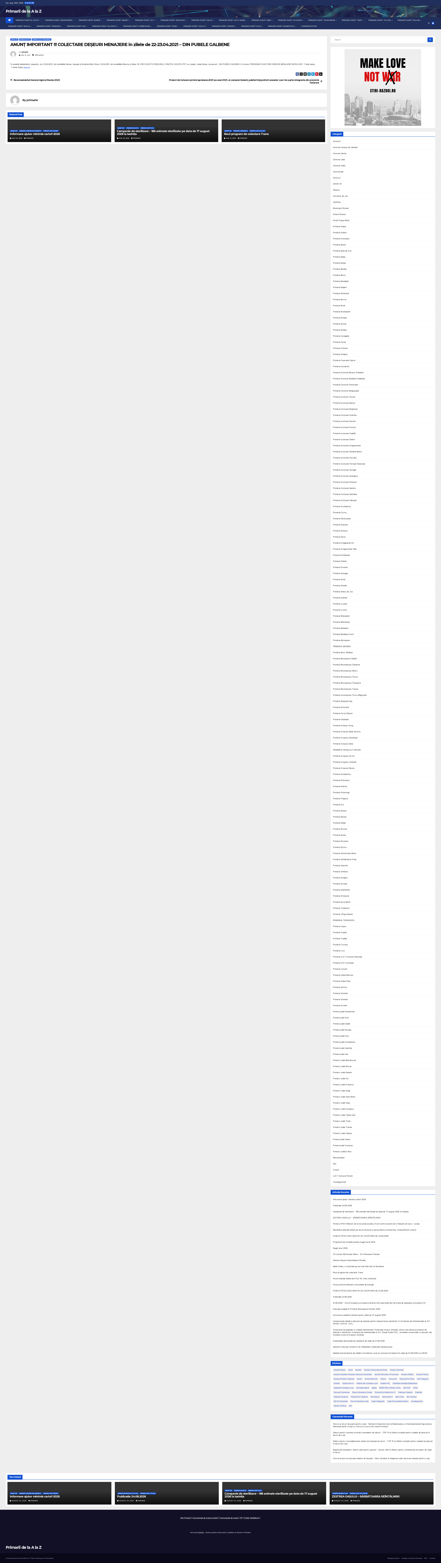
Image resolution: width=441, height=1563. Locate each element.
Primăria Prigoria (340, 798)
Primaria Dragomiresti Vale (345, 549)
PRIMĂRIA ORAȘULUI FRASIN (347, 750)
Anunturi (14, 39)
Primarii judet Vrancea (49, 26)
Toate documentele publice (397, 1401)
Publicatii (418, 1392)
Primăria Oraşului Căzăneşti (345, 738)
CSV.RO (201, 1532)
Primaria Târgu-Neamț (343, 914)
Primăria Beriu (339, 275)
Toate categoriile (377, 1401)
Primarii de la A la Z (23, 11)
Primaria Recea (25, 39)
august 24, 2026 (19, 1501)
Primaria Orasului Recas (343, 768)
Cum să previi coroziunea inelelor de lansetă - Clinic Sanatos (360, 1458)
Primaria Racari (340, 811)
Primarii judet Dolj (251, 26)
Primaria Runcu (340, 847)
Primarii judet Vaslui (19, 26)
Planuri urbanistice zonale (362, 1392)
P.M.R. (415, 1388)
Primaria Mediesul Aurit (343, 634)
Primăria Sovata (340, 884)
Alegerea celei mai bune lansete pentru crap (410, 1458)
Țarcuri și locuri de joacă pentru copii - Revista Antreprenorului (361, 1424)
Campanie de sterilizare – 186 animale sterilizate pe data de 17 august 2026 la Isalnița (163, 132)
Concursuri (393, 1379)
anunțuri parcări (422, 1374)
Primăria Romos (340, 829)
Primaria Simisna (340, 871)
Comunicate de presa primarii (205, 1518)
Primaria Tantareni (341, 908)
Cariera (383, 1379)
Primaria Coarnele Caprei (344, 360)
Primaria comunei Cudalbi (344, 433)
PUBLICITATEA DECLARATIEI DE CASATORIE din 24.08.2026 (361, 1236)
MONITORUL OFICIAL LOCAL (390, 1388)
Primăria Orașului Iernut (343, 756)
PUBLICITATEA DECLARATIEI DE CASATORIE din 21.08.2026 (360, 1291)
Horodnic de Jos (340, 196)
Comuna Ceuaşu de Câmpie (345, 147)
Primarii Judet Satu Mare (232, 20)
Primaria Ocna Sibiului (343, 713)
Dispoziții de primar (407, 1379)
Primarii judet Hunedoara (137, 26)
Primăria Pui (338, 804)
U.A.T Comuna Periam (343, 1176)
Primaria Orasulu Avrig (343, 725)
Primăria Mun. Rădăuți (343, 652)
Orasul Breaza (339, 214)
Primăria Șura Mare (342, 902)
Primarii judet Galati (194, 26)
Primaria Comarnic (341, 366)
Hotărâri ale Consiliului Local (367, 1383)
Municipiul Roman (341, 208)
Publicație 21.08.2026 (342, 1297)
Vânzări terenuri (340, 1406)
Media (374, 1388)
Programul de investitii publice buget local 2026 (354, 1242)
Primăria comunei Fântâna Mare (347, 451)
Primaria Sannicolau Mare (344, 853)
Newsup (39, 1558)
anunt (350, 1370)
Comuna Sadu (339, 165)
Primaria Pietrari (340, 786)
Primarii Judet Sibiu (262, 20)
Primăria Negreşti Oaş (342, 701)
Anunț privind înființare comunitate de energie (353, 1284)
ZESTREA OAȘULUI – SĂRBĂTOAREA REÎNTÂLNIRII (357, 1218)
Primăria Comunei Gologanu (345, 476)
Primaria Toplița (340, 938)
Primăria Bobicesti (341, 293)
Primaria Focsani (340, 567)
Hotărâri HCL (385, 1383)
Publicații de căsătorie (359, 1397)
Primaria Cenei (339, 342)
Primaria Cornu (340, 512)
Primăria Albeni (340, 232)
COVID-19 (337, 184)
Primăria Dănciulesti (342, 518)
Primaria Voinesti (340, 993)
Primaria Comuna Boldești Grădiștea (349, 378)
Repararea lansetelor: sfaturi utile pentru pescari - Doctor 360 (361, 1450)
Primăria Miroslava (341, 640)
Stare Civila (399, 1397)
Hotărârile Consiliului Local (343, 1388)
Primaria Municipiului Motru (345, 671)
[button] (429, 23)
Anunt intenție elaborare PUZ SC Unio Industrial (354, 1278)
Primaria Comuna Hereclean (345, 385)
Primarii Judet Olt (145, 20)
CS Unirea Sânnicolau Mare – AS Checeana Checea (356, 1254)
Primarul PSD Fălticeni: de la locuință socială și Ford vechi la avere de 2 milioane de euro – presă (376, 1224)
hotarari (337, 1383)
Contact (432, 1558)
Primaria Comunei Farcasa (345, 458)
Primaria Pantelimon (342, 774)
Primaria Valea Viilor (342, 981)
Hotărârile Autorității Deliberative (405, 1383)
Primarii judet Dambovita (281, 26)
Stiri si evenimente (341, 1401)
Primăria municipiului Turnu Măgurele (350, 695)
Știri (350, 1406)
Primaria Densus (340, 531)
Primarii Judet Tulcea (380, 20)
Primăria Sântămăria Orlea (344, 859)
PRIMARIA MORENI (342, 646)
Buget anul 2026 (340, 1248)
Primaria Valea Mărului (343, 975)
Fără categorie (422, 1379)
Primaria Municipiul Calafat (345, 658)
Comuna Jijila (339, 159)
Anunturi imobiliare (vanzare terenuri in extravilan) (353, 1374)
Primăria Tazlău (340, 932)
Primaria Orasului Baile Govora (346, 731)
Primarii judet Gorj (167, 26)
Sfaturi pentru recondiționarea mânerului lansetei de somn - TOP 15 (363, 1441)
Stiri (334, 1164)
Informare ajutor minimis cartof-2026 (35, 134)
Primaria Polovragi (341, 792)
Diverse (336, 190)
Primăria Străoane (341, 896)
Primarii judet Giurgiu (223, 26)
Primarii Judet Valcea (409, 20)
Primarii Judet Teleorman (322, 20)
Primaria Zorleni (340, 1005)
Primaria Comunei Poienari (345, 482)
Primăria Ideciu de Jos (343, 591)
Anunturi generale (396, 1370)
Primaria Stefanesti (341, 890)
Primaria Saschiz (340, 865)
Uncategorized (339, 1182)
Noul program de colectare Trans (246, 134)
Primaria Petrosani (341, 780)
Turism (336, 1170)
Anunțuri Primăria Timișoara (344, 1379)
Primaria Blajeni (340, 287)
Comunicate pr (309, 26)
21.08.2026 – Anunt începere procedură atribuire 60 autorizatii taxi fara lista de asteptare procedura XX (379, 1303)
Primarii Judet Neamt (118, 20)
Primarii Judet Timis (352, 20)
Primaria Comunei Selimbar (345, 494)
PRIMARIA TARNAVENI (343, 920)
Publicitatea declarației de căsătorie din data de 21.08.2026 (359, 1341)
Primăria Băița (339, 257)
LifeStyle (337, 202)
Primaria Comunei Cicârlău (345, 415)
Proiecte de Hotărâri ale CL (385, 1392)
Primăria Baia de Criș (342, 251)
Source (26, 67)
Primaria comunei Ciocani (344, 421)
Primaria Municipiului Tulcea (345, 689)
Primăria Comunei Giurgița (344, 470)
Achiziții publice (340, 1370)
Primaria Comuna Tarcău (344, 397)
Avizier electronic (371, 1379)
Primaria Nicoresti (341, 707)
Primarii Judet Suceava (290, 20)
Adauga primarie (393, 1558)
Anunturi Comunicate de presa (375, 1370)
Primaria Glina (339, 579)
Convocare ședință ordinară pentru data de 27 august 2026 (359, 1315)
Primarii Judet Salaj (202, 20)
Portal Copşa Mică (341, 220)
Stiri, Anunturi (411, 1397)
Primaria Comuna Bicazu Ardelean (348, 372)
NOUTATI (406, 1388)
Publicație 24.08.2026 (342, 1205)
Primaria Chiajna (340, 354)
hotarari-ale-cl (348, 1383)
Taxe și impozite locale (359, 1401)
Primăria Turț (339, 951)
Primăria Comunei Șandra (344, 488)
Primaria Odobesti (341, 719)
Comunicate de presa (229, 1518)
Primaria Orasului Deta (343, 744)
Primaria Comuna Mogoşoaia (346, 391)
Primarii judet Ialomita (104, 26)
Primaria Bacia (339, 245)
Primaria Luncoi (340, 610)
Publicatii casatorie (341, 1397)
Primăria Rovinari (340, 841)
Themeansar (48, 1558)
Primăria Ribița (339, 823)
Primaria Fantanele (341, 555)
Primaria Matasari (341, 628)
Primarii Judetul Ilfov (27, 20)
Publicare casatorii (405, 1392)
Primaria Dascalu (340, 525)
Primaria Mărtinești (341, 622)
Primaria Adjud (339, 226)
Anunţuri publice (407, 1374)
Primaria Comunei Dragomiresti (30, 131)
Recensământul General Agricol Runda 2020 (37, 80)
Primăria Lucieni (340, 604)
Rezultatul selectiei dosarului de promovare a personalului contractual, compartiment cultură (374, 1230)
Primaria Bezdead (341, 281)
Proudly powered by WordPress (17, 1558)
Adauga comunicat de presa (412, 1558)
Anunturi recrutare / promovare (387, 1374)
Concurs (337, 178)
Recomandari (339, 1157)
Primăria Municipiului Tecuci (345, 677)
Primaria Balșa (339, 263)
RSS (425, 1558)
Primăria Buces (339, 324)
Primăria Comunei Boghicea (345, 409)
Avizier (359, 1379)
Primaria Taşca (339, 926)
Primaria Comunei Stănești (344, 500)
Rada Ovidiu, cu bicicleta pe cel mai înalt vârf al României (358, 1266)
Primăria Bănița (339, 269)
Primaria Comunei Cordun (344, 427)
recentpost (375, 1397)
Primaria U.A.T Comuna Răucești (347, 957)
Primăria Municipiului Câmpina (346, 665)
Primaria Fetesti (340, 561)
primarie (25, 52)
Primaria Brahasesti (341, 312)
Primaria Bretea (340, 318)
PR (241, 1518)
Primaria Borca (339, 299)
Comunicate (338, 172)
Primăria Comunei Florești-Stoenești (349, 464)
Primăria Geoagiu (340, 573)
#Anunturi (39, 55)
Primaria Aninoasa (341, 238)
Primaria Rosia (339, 835)
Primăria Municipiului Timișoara (347, 683)
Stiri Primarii (185, 1518)
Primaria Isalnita (132, 128)
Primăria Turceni (340, 944)
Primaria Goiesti (340, 585)
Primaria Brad (339, 305)
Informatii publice (362, 1388)
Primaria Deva (339, 537)
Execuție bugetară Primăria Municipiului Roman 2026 (356, 1309)
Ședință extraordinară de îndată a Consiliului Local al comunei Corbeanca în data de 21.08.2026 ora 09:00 (380, 1353)
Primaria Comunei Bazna (344, 403)
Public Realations (251, 1518)
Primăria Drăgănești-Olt (343, 543)
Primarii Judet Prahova (173, 20)
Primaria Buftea (340, 330)
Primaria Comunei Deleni (344, 439)
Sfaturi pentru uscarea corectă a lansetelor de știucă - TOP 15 (361, 1432)
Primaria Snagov (340, 878)
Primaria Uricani (340, 969)
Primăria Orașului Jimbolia (344, 762)
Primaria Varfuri (340, 987)
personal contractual (341, 1392)
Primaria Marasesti (341, 616)
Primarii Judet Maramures (59, 20)
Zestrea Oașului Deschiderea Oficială (349, 1260)
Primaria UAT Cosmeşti (343, 963)
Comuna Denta (339, 153)
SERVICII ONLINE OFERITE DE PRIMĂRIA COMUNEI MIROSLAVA (363, 1347)
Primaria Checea (340, 348)
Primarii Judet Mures (90, 20)
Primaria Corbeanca (240, 131)
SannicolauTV (387, 1397)
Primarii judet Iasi (76, 26)
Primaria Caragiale (341, 336)
